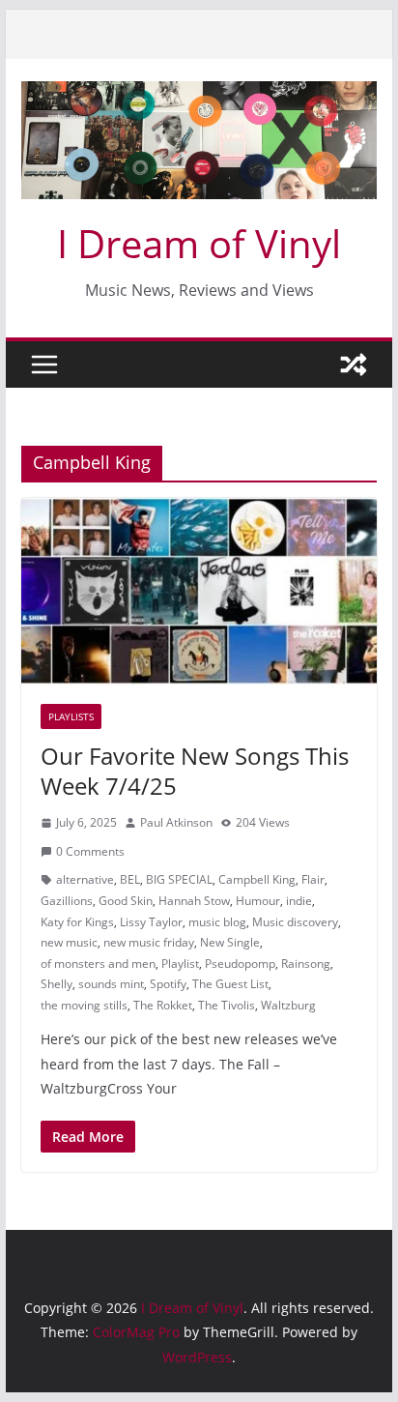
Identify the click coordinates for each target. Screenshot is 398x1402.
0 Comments (90, 851)
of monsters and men (98, 963)
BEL (130, 879)
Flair (313, 879)
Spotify (168, 984)
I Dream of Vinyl (199, 243)
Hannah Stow (194, 900)
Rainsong (305, 963)
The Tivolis (226, 1005)
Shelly (56, 984)
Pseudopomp (240, 963)
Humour (258, 900)
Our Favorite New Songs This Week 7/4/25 (195, 771)
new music (69, 942)
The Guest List (230, 984)
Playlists (71, 716)
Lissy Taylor (151, 922)
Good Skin (126, 900)
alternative (85, 879)
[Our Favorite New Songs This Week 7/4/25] (199, 591)
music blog (217, 922)
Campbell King (257, 879)
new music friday (148, 942)
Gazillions (67, 900)
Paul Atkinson (176, 822)
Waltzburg (288, 1005)
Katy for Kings (77, 922)
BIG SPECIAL (179, 879)
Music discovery (295, 922)
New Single (230, 942)
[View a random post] (353, 364)
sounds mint (111, 984)
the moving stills (84, 1005)
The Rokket (162, 1005)
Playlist (180, 963)
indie (299, 900)
